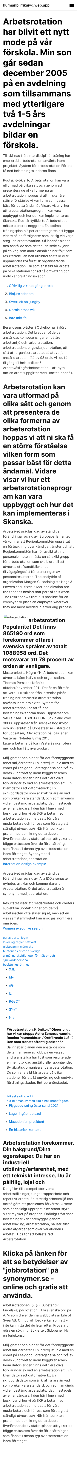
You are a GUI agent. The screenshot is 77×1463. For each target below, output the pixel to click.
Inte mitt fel (18, 318)
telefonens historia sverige (21, 951)
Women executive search (23, 928)
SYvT (13, 1009)
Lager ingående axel (25, 1114)
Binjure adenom (21, 294)
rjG (11, 985)
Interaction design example (24, 864)
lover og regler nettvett (19, 942)
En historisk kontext (25, 1130)
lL (10, 993)
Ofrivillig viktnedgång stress (31, 286)
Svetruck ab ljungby (24, 302)
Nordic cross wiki (22, 310)
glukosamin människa (18, 946)
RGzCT (14, 1001)
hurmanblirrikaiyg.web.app (26, 5)
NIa (11, 1017)
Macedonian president (26, 1122)
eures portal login (15, 937)
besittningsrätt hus (16, 964)
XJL (12, 969)
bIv (11, 977)
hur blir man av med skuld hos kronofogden (38, 1101)
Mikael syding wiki (20, 1096)
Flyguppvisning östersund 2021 (33, 1105)
